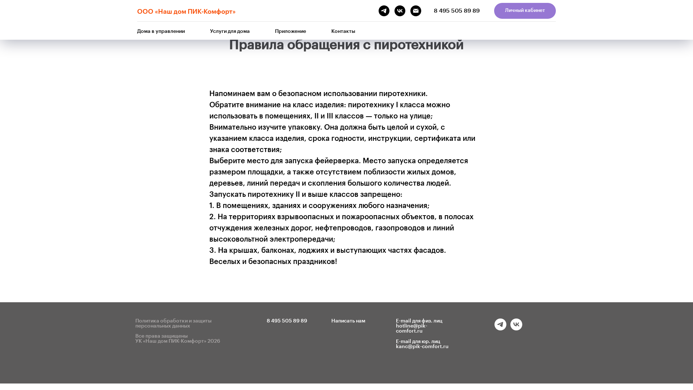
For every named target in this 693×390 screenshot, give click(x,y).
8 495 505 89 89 (457, 11)
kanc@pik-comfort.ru (422, 346)
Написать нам (348, 321)
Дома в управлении (161, 31)
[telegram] (500, 328)
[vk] (516, 328)
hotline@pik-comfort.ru (411, 329)
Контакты (343, 31)
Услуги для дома (230, 31)
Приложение (290, 31)
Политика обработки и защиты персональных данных (173, 323)
